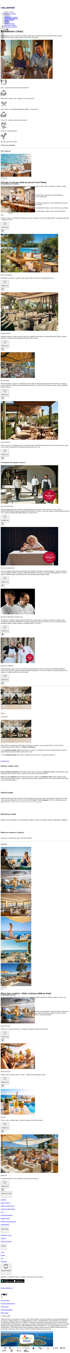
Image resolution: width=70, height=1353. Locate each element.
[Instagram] (6, 1295)
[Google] (7, 1282)
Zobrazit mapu (5, 761)
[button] (36, 12)
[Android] (18, 1282)
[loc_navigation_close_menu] (2, 26)
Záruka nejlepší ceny (7, 1288)
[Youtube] (4, 1295)
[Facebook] (2, 1295)
